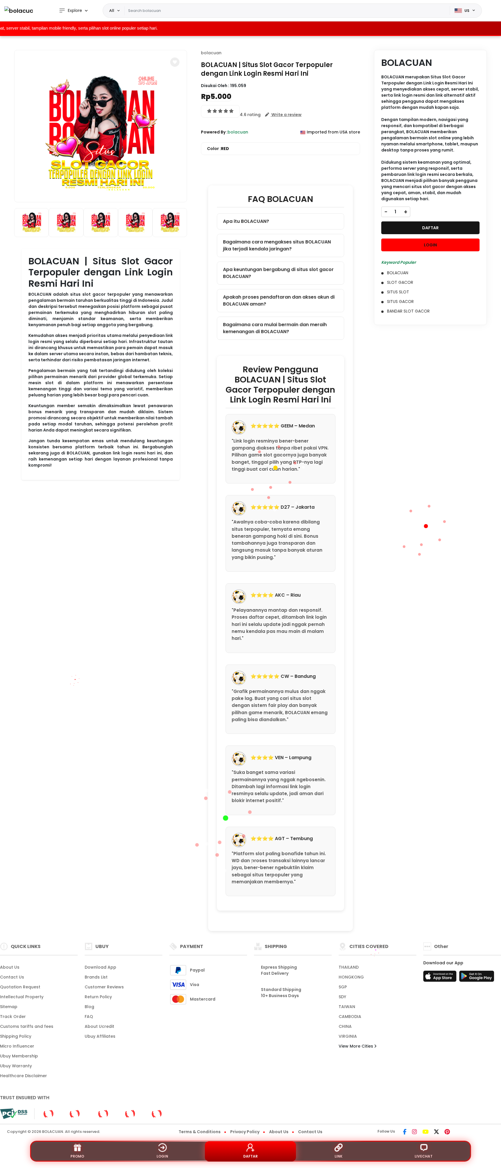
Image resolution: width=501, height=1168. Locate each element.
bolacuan (211, 53)
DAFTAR (430, 228)
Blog (89, 1007)
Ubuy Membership (19, 1056)
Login (162, 1156)
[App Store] (440, 978)
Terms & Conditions (200, 1132)
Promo (77, 1156)
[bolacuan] (18, 10)
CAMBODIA (350, 1016)
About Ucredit (99, 1026)
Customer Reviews (104, 987)
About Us (9, 967)
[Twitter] (436, 1132)
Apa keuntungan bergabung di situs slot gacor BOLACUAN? (278, 273)
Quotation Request (20, 987)
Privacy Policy (244, 1132)
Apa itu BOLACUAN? (246, 221)
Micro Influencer (17, 1046)
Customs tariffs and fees (26, 1026)
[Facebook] (405, 1132)
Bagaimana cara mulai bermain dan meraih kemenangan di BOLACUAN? (275, 328)
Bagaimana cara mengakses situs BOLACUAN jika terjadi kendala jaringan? (277, 245)
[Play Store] (476, 978)
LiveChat (424, 1156)
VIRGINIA (348, 1036)
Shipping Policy (15, 1036)
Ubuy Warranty (16, 1066)
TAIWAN (347, 1007)
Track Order (13, 1016)
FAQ (89, 1016)
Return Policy (98, 997)
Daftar (250, 1156)
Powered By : (214, 132)
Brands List (96, 977)
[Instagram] (414, 1132)
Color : (218, 148)
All (111, 10)
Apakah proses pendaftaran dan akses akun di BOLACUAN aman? (279, 300)
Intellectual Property (21, 997)
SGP (343, 987)
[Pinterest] (447, 1132)
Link (338, 1156)
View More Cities (356, 1046)
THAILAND (349, 967)
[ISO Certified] (106, 1113)
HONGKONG (351, 977)
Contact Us (12, 977)
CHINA (345, 1026)
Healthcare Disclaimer (23, 1076)
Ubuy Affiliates (100, 1036)
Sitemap (8, 1007)
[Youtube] (425, 1132)
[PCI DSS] (13, 1114)
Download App (100, 967)
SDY (342, 997)
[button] (174, 62)
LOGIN (430, 245)
